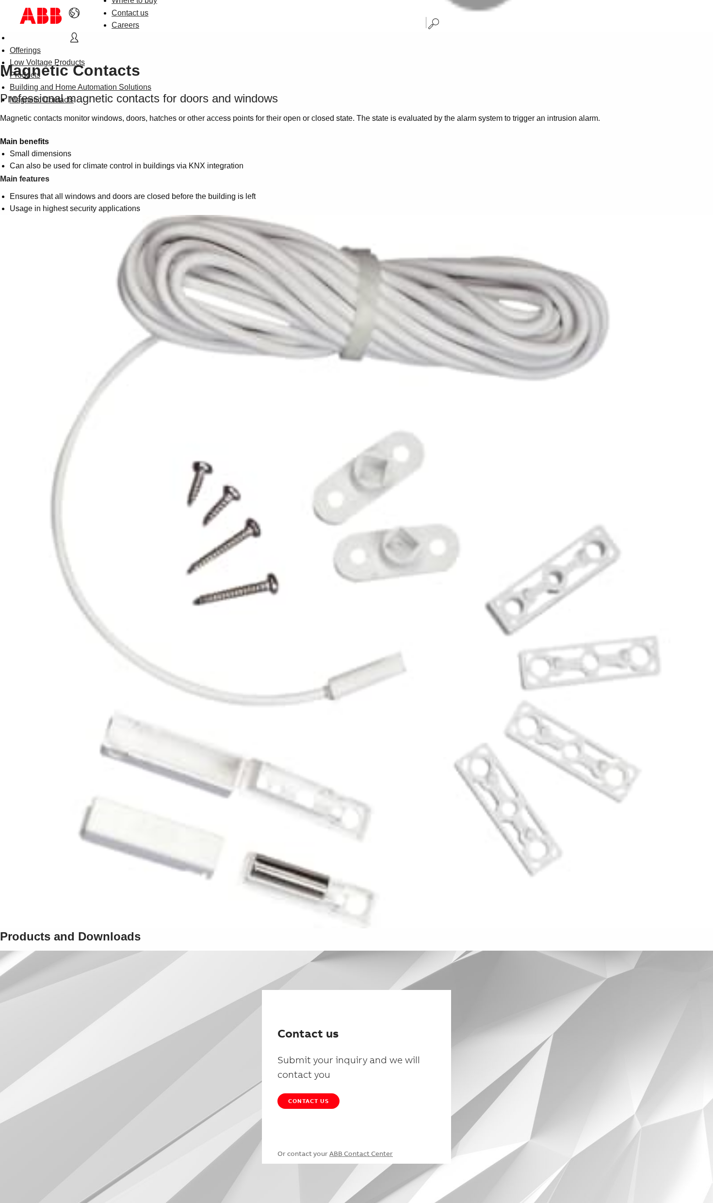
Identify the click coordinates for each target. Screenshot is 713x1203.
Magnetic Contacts (42, 100)
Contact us (130, 13)
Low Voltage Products (47, 62)
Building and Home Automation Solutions (80, 87)
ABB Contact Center (361, 1153)
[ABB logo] (40, 16)
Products (25, 75)
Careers (125, 25)
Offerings (25, 50)
